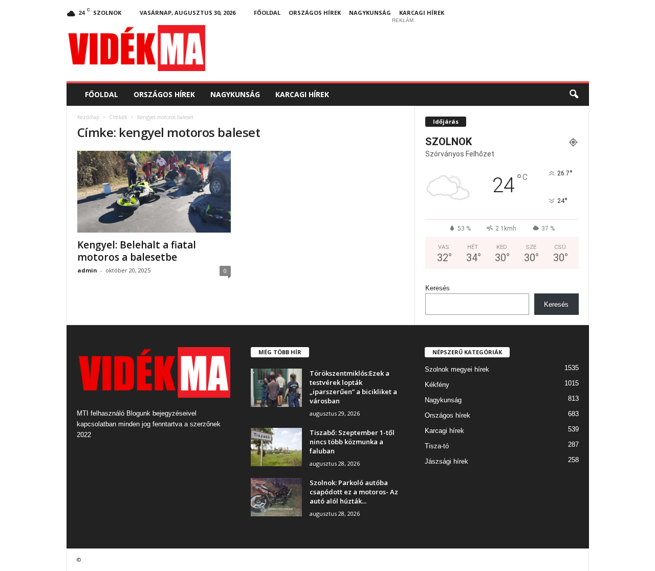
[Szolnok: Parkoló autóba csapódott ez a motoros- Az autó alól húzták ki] (276, 497)
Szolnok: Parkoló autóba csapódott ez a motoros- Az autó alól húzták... (354, 492)
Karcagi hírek (421, 12)
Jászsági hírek (446, 461)
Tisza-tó (437, 446)
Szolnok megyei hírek (457, 369)
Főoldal (267, 12)
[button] (573, 94)
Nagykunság (370, 12)
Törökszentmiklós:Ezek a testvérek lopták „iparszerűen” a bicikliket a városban (353, 387)
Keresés (437, 288)
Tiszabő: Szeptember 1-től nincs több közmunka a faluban (352, 441)
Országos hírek (315, 12)
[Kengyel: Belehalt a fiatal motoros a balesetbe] (154, 192)
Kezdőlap (88, 117)
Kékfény (437, 385)
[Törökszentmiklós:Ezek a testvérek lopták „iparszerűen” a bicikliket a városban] (276, 388)
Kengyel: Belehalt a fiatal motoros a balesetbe (136, 251)
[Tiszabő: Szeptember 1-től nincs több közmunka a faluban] (276, 447)
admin (87, 270)
